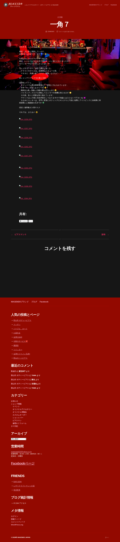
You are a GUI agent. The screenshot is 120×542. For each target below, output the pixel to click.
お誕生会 (16, 333)
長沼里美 (16, 490)
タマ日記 (60, 17)
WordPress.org (17, 525)
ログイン (14, 516)
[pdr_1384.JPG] (60, 203)
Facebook (114, 5)
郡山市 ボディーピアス (22, 320)
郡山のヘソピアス (20, 358)
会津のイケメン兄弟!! (21, 354)
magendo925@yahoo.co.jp (21, 452)
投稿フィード (16, 519)
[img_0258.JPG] (60, 140)
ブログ (106, 5)
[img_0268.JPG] (60, 191)
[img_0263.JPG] (60, 171)
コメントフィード (18, 522)
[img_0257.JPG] (60, 131)
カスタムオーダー (20, 415)
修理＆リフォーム (20, 423)
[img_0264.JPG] (60, 180)
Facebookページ (23, 463)
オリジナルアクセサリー (22, 409)
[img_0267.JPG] (60, 161)
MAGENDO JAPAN (23, 537)
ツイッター (17, 350)
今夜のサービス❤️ (20, 341)
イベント (16, 406)
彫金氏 (13, 371)
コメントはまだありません (66, 31)
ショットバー (18, 418)
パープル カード (20, 329)
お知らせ (14, 401)
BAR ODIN (17, 482)
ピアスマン (17, 420)
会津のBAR (17, 337)
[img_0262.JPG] (60, 150)
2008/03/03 (51, 31)
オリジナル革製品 (20, 412)
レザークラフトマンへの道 (24, 486)
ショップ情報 (16, 404)
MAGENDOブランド (95, 5)
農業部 (16, 345)
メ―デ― (16, 324)
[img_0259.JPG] (60, 122)
